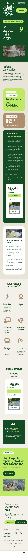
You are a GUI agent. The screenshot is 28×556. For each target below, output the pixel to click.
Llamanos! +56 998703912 (16, 3)
